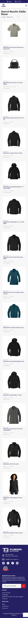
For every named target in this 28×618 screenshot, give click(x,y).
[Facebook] (3, 563)
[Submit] (23, 586)
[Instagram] (8, 563)
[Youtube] (17, 563)
